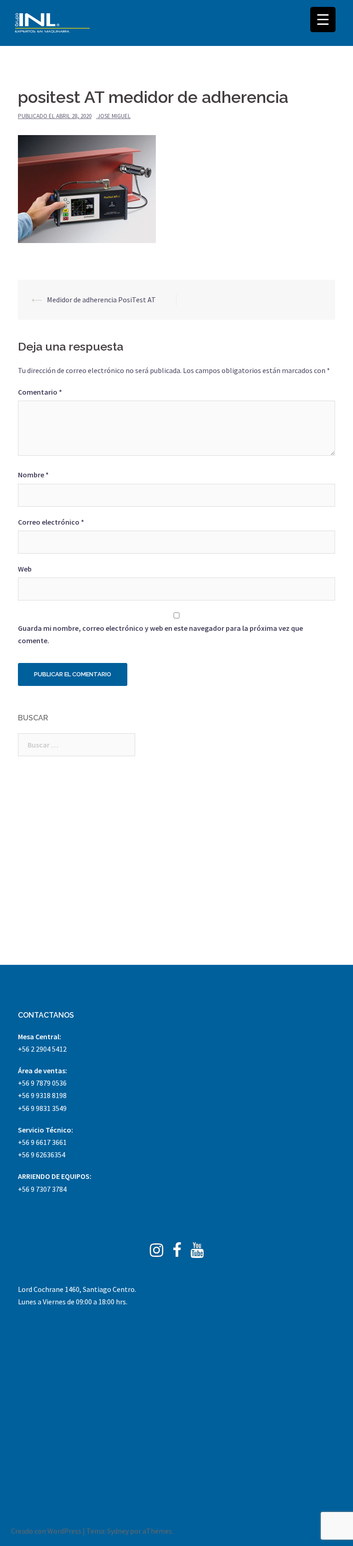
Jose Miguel (114, 116)
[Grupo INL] (52, 23)
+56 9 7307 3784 (42, 1189)
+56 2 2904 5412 (42, 1048)
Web (25, 568)
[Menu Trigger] (323, 19)
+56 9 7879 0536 (42, 1082)
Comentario (40, 391)
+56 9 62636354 (41, 1154)
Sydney (118, 1530)
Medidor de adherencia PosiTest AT (101, 299)
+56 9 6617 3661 (42, 1142)
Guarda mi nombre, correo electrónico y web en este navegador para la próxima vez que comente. (160, 634)
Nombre (33, 474)
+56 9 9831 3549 (42, 1108)
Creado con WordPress (46, 1530)
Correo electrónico (51, 522)
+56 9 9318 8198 (42, 1095)
